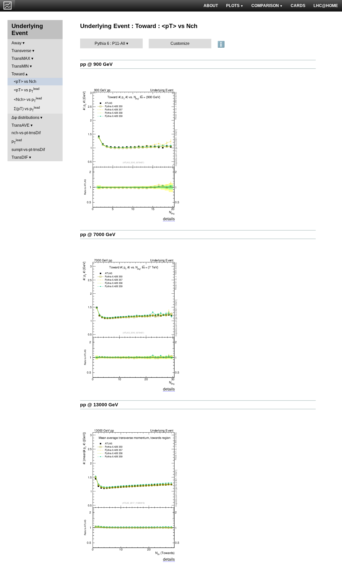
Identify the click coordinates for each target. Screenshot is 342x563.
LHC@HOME (325, 6)
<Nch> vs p (28, 99)
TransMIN (20, 66)
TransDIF (20, 157)
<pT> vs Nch (25, 81)
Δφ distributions (25, 117)
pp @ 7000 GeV (97, 234)
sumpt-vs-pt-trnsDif (28, 149)
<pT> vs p (26, 90)
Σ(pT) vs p (27, 109)
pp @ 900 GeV (96, 64)
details (169, 219)
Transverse (21, 51)
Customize (180, 43)
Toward (18, 74)
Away (17, 43)
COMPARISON (265, 6)
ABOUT (211, 6)
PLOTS (233, 6)
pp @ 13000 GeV (99, 404)
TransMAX (21, 58)
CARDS (298, 6)
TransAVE (21, 125)
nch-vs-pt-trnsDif (26, 133)
